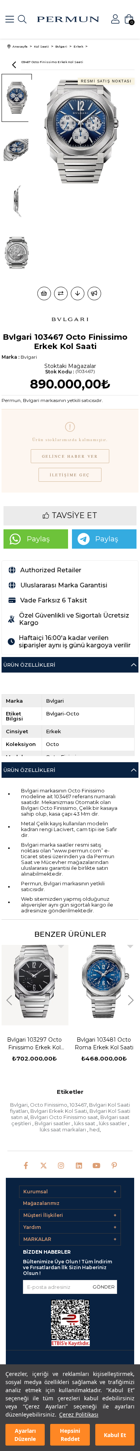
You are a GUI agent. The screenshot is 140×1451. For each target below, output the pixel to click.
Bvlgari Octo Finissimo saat (64, 1117)
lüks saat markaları (63, 1129)
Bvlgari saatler (53, 1123)
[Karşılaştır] (61, 293)
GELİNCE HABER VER (70, 456)
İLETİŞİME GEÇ (70, 474)
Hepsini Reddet (70, 1434)
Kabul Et (115, 1435)
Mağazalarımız (41, 1203)
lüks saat (85, 1123)
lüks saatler (113, 1123)
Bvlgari (19, 1105)
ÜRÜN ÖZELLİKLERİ (29, 770)
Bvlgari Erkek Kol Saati (58, 1111)
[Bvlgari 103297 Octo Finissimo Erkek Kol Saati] (34, 981)
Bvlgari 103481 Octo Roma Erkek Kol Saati (104, 1043)
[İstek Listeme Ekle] (44, 293)
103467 (78, 1105)
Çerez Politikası (78, 1414)
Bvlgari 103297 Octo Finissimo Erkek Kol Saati (34, 1043)
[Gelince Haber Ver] (94, 293)
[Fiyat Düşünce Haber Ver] (77, 293)
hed (94, 1129)
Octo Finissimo (48, 1105)
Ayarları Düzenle (25, 1434)
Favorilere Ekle (61, 944)
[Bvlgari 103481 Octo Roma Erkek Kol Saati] (104, 981)
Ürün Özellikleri (29, 665)
